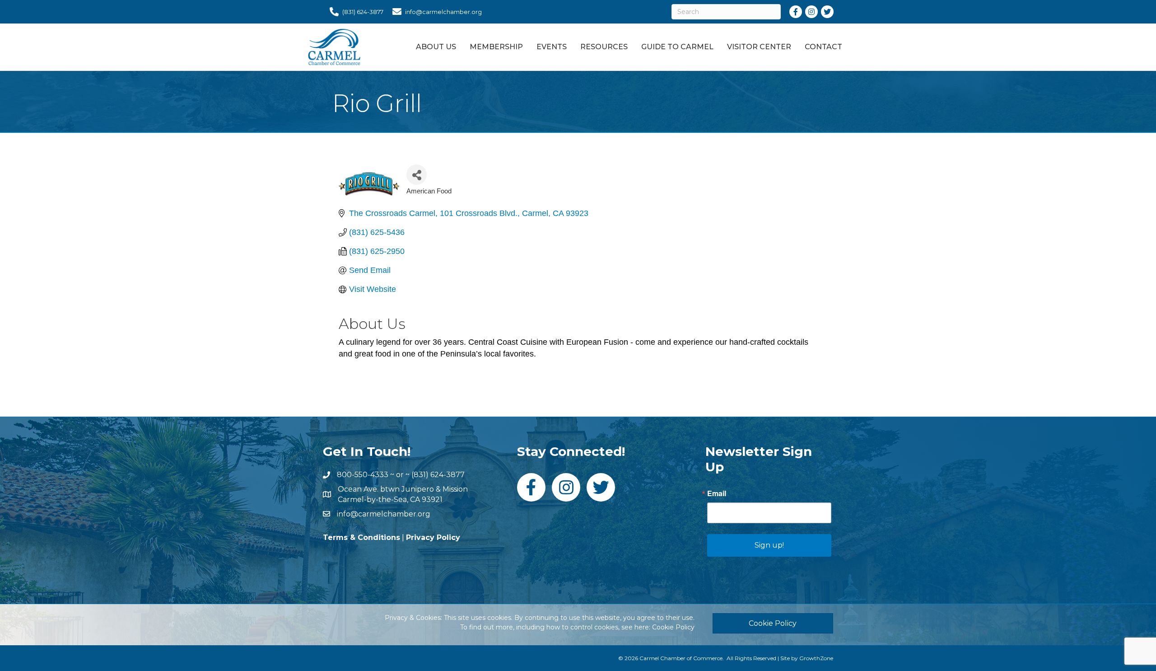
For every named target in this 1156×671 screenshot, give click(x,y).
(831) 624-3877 (438, 474)
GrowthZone (816, 658)
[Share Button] (416, 174)
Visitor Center (759, 46)
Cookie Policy (673, 627)
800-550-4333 (362, 474)
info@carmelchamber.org (383, 514)
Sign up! (769, 545)
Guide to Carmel (677, 46)
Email (716, 493)
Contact (823, 46)
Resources (604, 46)
